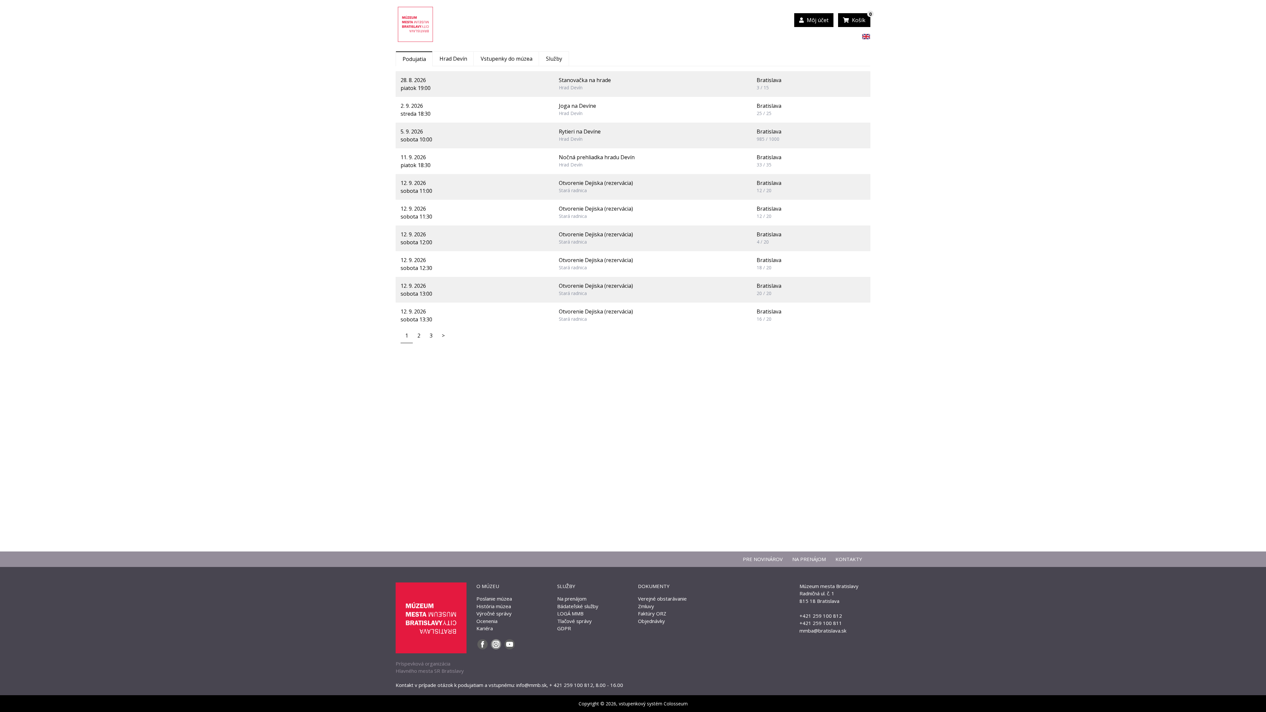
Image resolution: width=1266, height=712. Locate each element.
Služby (554, 58)
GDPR (564, 628)
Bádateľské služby (577, 606)
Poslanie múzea (494, 598)
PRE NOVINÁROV (763, 559)
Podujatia (414, 59)
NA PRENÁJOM (809, 559)
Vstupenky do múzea (506, 58)
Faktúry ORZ (652, 613)
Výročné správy (494, 613)
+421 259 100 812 (820, 615)
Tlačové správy (574, 621)
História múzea (493, 606)
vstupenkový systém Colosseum (653, 703)
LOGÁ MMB (570, 613)
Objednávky (651, 621)
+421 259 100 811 (820, 623)
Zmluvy (646, 606)
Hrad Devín (453, 58)
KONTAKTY (848, 559)
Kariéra (484, 628)
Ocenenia (486, 621)
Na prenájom (572, 598)
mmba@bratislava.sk (822, 630)
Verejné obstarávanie (662, 598)
